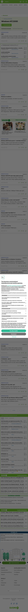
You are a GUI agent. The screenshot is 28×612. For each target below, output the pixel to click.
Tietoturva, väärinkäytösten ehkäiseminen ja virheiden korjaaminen (13, 319)
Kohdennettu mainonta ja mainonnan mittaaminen (12, 300)
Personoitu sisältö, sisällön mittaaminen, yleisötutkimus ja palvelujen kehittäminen (13, 303)
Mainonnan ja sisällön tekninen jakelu (9, 321)
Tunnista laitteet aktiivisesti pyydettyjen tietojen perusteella (11, 313)
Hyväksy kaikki (14, 331)
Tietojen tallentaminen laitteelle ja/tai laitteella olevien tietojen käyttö (13, 306)
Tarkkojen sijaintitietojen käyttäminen (9, 310)
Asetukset (13, 334)
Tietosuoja (14, 336)
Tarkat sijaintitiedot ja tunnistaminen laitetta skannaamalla (11, 298)
